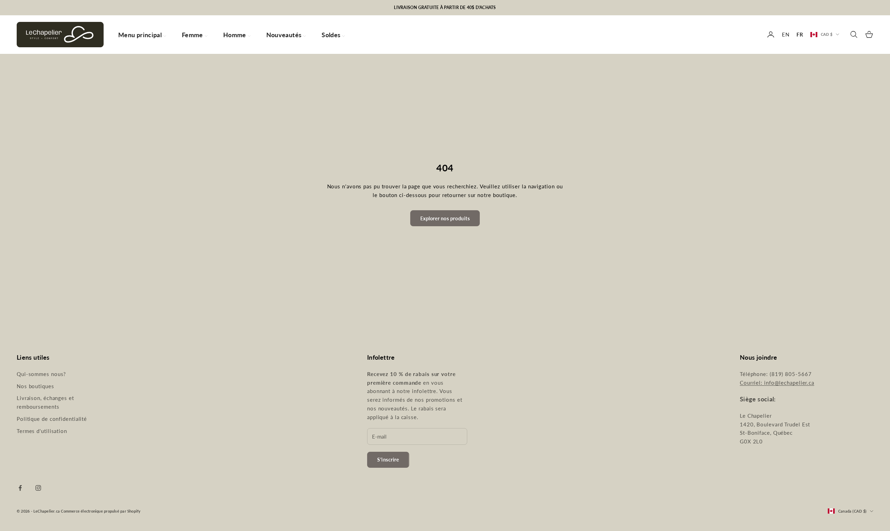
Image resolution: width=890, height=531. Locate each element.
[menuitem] (142, 35)
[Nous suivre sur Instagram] (38, 487)
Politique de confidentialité (52, 419)
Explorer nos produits (445, 218)
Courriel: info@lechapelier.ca (777, 382)
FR (799, 34)
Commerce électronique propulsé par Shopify (100, 511)
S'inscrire (388, 460)
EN (786, 34)
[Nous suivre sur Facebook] (20, 487)
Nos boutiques (35, 386)
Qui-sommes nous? (41, 374)
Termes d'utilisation (42, 431)
